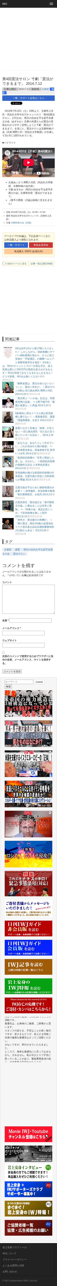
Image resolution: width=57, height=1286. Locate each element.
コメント (7, 582)
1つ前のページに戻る (16, 263)
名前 (5, 620)
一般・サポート (16, 245)
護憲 (17, 549)
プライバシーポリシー (14, 1259)
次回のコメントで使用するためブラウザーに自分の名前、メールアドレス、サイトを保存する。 (27, 660)
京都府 (45, 89)
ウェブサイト (9, 640)
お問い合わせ (9, 1271)
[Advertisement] (28, 39)
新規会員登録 (41, 245)
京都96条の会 (17, 222)
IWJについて (9, 1253)
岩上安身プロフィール (14, 1247)
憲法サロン (19, 554)
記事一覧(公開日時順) (42, 263)
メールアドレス (11, 628)
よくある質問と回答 (13, 1265)
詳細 (28, 222)
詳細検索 (39, 682)
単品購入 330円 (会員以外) (28, 251)
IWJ (4, 3)
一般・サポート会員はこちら (28, 98)
